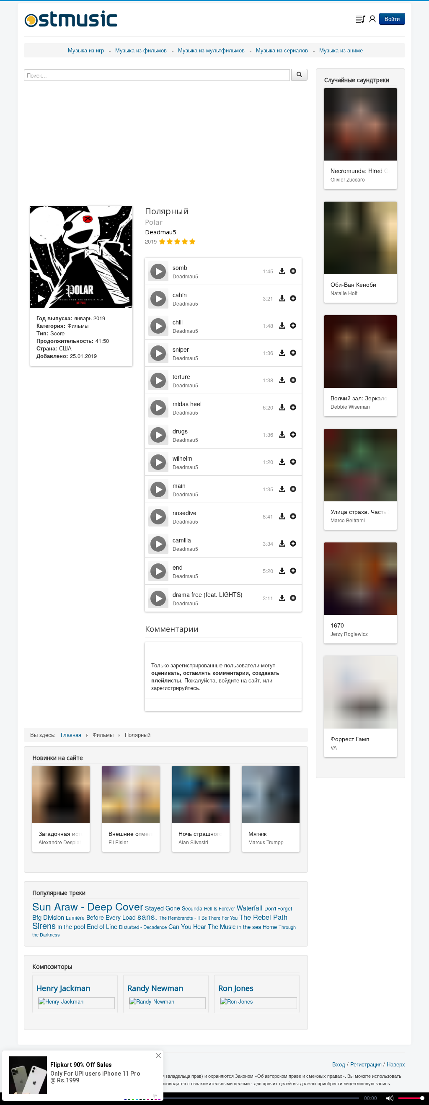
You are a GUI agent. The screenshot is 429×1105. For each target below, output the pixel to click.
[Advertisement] (81, 504)
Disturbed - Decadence (143, 926)
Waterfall (250, 908)
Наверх (396, 1064)
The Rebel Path (263, 917)
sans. (147, 916)
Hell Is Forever (219, 908)
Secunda (192, 908)
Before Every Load (111, 917)
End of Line (102, 926)
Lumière (75, 917)
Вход (338, 1064)
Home (270, 927)
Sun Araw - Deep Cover (87, 905)
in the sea (249, 927)
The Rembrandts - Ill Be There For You (198, 917)
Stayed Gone (162, 908)
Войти (392, 19)
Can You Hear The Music (201, 926)
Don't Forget (278, 908)
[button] (293, 271)
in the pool (71, 926)
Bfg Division (48, 917)
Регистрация (366, 1064)
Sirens (44, 925)
